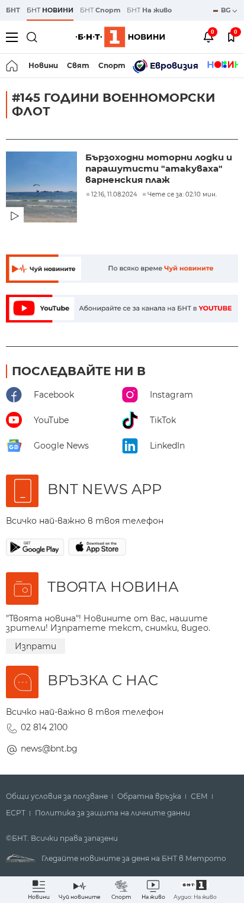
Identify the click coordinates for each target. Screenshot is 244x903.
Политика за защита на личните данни (112, 813)
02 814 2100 (44, 727)
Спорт (112, 65)
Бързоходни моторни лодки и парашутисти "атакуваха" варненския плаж (158, 168)
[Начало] (13, 66)
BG (226, 10)
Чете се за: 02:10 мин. (182, 194)
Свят (78, 65)
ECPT (15, 813)
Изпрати (35, 646)
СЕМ (199, 796)
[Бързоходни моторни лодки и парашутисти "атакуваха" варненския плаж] (42, 188)
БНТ (13, 10)
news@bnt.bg (49, 748)
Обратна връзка (149, 796)
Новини (43, 65)
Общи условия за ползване (57, 796)
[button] (195, 889)
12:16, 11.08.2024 (114, 194)
